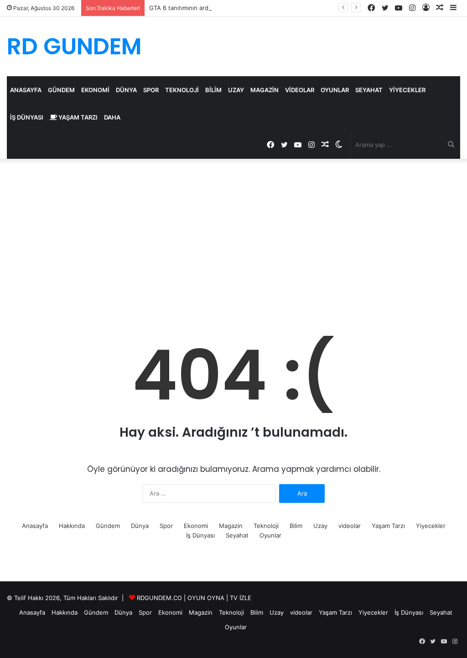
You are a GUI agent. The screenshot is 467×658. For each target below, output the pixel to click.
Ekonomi (95, 90)
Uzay (236, 90)
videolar (299, 90)
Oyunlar (335, 90)
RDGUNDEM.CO (159, 597)
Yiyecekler (407, 90)
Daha (112, 117)
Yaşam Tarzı (77, 117)
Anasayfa (26, 90)
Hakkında (72, 525)
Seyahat (369, 90)
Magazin (264, 90)
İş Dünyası (26, 117)
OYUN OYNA (205, 597)
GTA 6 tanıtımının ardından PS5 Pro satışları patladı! (221, 7)
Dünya (126, 90)
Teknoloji (182, 90)
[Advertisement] (233, 236)
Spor (151, 90)
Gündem (61, 90)
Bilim (213, 90)
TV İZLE (240, 597)
